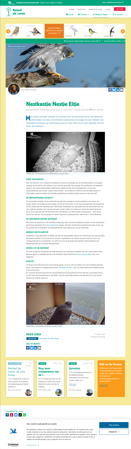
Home (70, 15)
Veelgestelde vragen (95, 9)
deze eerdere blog (84, 254)
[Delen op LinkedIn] (118, 90)
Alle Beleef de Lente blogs (49, 338)
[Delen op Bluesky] (114, 90)
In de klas (118, 15)
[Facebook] (7, 414)
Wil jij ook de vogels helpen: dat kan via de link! (71, 41)
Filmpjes (83, 15)
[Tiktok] (20, 414)
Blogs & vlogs (101, 15)
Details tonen (31, 445)
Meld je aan (103, 386)
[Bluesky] (16, 414)
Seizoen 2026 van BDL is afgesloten (107, 41)
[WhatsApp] (24, 414)
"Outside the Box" (65, 268)
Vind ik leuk (67, 110)
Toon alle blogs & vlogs (17, 46)
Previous (8, 31)
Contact (108, 9)
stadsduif (52, 225)
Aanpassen (113, 432)
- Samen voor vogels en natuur (39, 3)
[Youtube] (11, 414)
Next (123, 31)
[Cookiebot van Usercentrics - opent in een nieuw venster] (13, 445)
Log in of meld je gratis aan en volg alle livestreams (54, 30)
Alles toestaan (114, 425)
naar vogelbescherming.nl (112, 2)
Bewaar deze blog (82, 110)
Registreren (81, 9)
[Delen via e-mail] (121, 90)
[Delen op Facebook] (110, 90)
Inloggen (71, 9)
